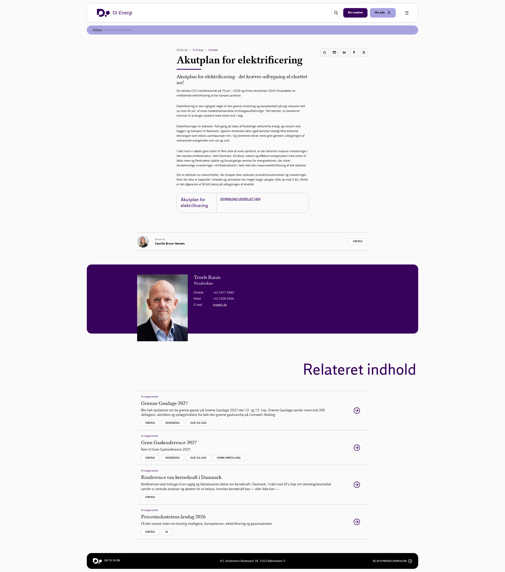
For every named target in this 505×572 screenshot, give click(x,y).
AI (167, 532)
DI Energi (97, 29)
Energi (358, 241)
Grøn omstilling (229, 457)
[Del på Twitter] (364, 52)
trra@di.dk (220, 305)
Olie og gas (198, 423)
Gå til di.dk (112, 560)
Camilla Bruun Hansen (170, 243)
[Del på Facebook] (354, 52)
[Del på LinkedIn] (344, 52)
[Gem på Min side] (324, 52)
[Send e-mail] (334, 52)
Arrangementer (149, 396)
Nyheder (213, 50)
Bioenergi (173, 423)
